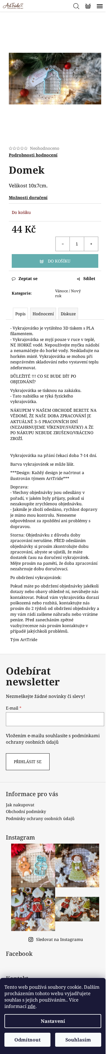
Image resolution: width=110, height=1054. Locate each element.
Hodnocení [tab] (43, 313)
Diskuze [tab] (68, 313)
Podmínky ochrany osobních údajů (40, 818)
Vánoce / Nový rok (68, 293)
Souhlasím (78, 1040)
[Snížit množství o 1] (63, 244)
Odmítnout (27, 1040)
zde (31, 1006)
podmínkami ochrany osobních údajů (53, 739)
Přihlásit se (28, 761)
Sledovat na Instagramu (59, 939)
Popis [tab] (20, 313)
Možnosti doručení (28, 197)
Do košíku (59, 261)
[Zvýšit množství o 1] (91, 244)
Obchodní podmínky (26, 811)
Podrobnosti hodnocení (33, 155)
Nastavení (53, 1021)
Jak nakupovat (20, 804)
